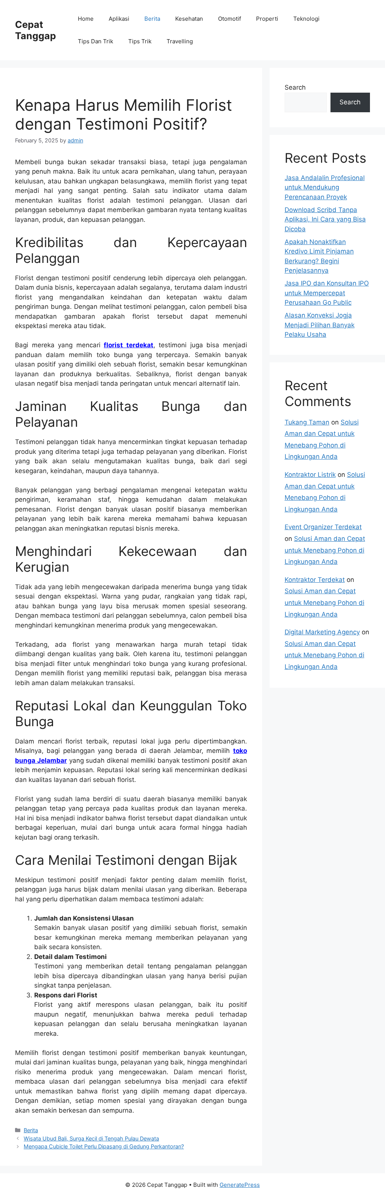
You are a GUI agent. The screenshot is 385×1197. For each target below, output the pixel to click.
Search (295, 87)
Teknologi (306, 18)
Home (86, 18)
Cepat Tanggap (35, 30)
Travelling (180, 41)
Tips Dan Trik (95, 41)
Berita (152, 18)
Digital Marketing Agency (322, 632)
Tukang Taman (307, 422)
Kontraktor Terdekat (315, 579)
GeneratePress (240, 1184)
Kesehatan (189, 18)
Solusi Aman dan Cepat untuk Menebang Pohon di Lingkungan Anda (325, 550)
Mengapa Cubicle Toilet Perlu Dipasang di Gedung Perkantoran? (104, 1146)
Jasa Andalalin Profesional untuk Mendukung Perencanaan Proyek (325, 187)
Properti (267, 18)
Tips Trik (140, 41)
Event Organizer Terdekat (323, 527)
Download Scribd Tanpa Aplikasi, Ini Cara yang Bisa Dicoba (325, 219)
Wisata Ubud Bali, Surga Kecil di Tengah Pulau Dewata (91, 1138)
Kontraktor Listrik (310, 474)
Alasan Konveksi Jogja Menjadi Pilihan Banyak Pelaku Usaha (320, 324)
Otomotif (229, 18)
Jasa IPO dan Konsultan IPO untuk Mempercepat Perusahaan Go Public (327, 292)
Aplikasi (119, 18)
